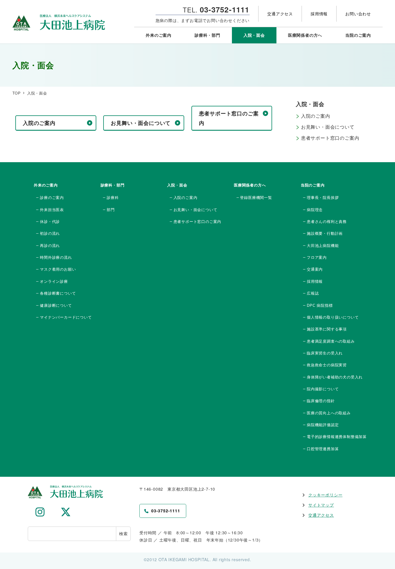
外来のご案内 (46, 185)
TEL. (216, 9)
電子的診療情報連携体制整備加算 (337, 437)
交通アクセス (321, 515)
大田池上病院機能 (323, 245)
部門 (111, 210)
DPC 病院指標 (320, 305)
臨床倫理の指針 (321, 401)
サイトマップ (321, 505)
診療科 (113, 197)
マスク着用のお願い (58, 269)
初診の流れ (50, 233)
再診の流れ (50, 245)
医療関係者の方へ (250, 185)
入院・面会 (177, 185)
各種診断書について (58, 293)
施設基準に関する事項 (327, 329)
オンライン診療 (54, 281)
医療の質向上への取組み (329, 413)
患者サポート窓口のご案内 (330, 137)
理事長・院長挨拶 (323, 197)
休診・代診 (50, 221)
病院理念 (315, 210)
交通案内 (315, 269)
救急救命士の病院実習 (327, 365)
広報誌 (313, 293)
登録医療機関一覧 (256, 197)
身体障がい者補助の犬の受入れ (335, 377)
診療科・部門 (113, 185)
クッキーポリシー (325, 495)
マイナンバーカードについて (66, 317)
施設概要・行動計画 (325, 233)
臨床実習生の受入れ (325, 353)
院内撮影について (323, 389)
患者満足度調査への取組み (331, 341)
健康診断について (56, 305)
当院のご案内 (313, 185)
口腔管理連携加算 (323, 449)
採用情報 (315, 281)
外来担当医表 (52, 210)
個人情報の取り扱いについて (333, 317)
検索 (123, 533)
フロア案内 (317, 257)
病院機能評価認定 (323, 425)
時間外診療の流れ (56, 257)
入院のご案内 (315, 115)
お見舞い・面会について (328, 126)
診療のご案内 (52, 197)
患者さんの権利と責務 (327, 221)
